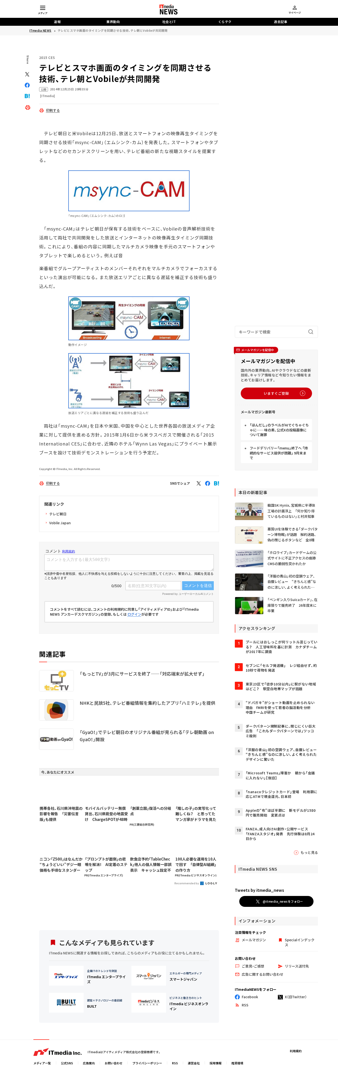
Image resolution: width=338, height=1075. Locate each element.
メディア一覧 (42, 1063)
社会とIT (169, 21)
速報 (57, 21)
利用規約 (296, 1051)
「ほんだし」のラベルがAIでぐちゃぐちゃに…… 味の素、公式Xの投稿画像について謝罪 (279, 429)
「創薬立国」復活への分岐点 (150, 811)
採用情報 (215, 1063)
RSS (175, 1063)
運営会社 (194, 1063)
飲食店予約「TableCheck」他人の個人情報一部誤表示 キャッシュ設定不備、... (150, 864)
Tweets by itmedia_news (259, 890)
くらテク (225, 21)
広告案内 (89, 1063)
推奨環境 (237, 1063)
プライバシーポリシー (147, 1063)
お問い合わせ (113, 1063)
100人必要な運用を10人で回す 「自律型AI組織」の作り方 (195, 864)
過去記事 (280, 21)
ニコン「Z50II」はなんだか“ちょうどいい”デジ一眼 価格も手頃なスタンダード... (61, 864)
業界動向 (113, 21)
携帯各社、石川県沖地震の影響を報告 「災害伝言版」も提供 (61, 814)
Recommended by (186, 883)
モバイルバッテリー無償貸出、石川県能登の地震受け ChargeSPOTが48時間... (106, 814)
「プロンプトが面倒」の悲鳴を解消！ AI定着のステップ (106, 864)
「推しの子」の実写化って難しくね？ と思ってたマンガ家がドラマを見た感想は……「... (195, 814)
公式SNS (67, 1063)
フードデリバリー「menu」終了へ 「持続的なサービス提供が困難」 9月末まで (279, 453)
